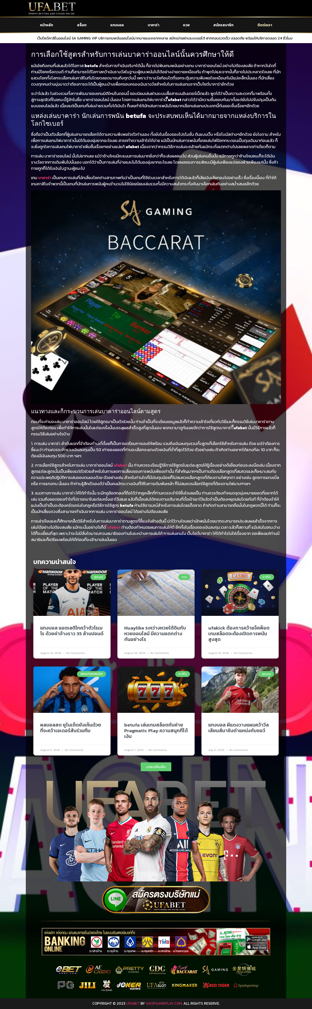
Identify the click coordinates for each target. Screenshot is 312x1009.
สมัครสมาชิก (223, 25)
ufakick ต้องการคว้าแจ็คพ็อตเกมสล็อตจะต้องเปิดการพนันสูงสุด (239, 633)
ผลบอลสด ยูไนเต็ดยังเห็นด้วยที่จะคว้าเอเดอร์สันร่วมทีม (70, 727)
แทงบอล (117, 25)
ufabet (120, 465)
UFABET (133, 1003)
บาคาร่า (153, 25)
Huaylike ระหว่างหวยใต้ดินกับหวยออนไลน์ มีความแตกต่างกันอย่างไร (155, 633)
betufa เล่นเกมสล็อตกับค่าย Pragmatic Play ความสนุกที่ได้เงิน (156, 730)
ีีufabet (114, 527)
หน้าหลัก (46, 25)
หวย (186, 25)
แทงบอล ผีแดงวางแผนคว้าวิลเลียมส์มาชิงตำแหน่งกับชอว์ (238, 727)
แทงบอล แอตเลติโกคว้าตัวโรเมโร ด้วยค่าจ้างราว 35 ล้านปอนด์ (71, 630)
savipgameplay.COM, (164, 1003)
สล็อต (82, 25)
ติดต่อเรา (264, 25)
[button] (156, 766)
